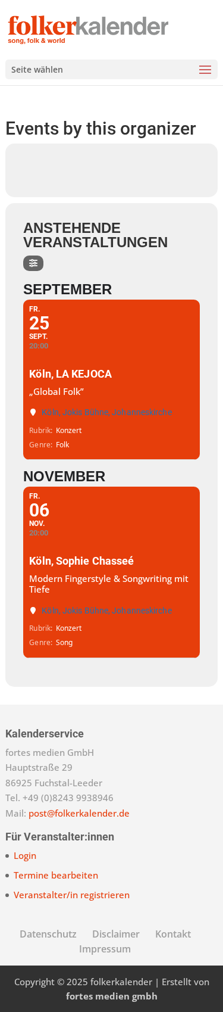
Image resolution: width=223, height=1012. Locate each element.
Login (25, 855)
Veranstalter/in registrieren (72, 895)
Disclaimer (116, 934)
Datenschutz (48, 934)
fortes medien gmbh (112, 996)
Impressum (105, 948)
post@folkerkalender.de (79, 813)
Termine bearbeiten (56, 875)
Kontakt (173, 934)
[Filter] (33, 263)
